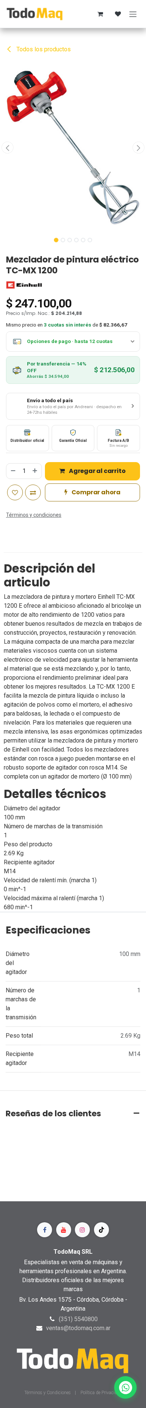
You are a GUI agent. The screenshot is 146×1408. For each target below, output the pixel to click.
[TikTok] (101, 1229)
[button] (7, 148)
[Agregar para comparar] (33, 492)
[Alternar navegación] (132, 14)
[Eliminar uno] (12, 471)
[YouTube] (63, 1229)
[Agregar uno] (35, 471)
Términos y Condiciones (48, 1392)
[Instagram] (82, 1229)
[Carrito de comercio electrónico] (99, 13)
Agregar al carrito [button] (96, 471)
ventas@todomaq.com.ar (78, 1328)
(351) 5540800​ (78, 1319)
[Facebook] (44, 1229)
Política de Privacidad (101, 1392)
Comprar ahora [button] (95, 492)
